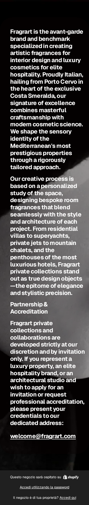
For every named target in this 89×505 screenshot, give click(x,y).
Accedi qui (68, 497)
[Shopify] (71, 477)
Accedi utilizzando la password (44, 487)
